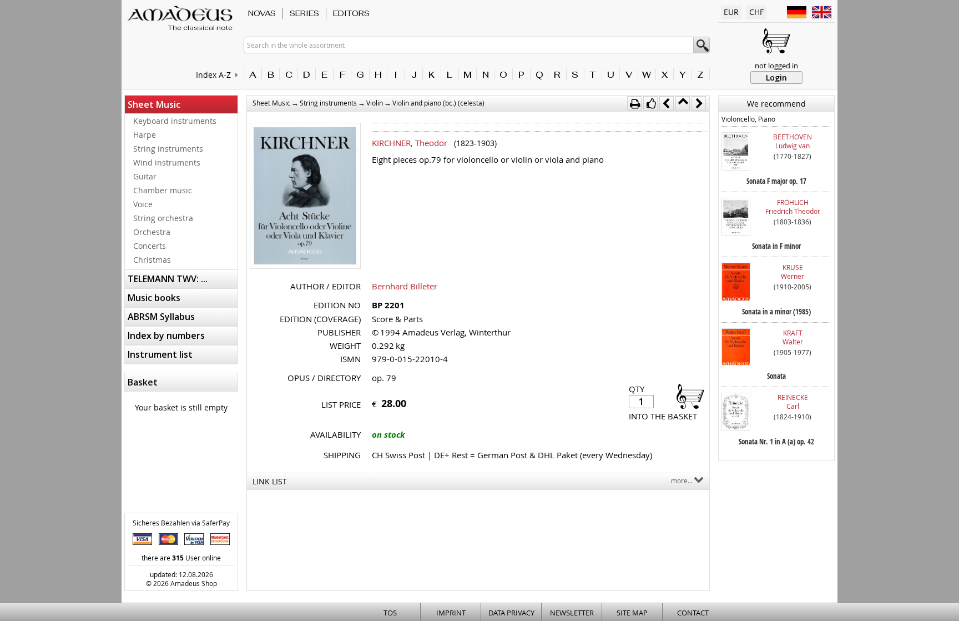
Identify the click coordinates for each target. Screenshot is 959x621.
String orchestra (163, 218)
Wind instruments (166, 162)
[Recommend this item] (650, 103)
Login (776, 77)
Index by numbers (166, 335)
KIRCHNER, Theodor (409, 142)
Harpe (144, 134)
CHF (756, 12)
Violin (374, 102)
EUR (731, 12)
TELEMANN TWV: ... (168, 279)
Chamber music (162, 190)
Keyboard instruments (174, 121)
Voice (143, 204)
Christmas (152, 259)
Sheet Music (154, 104)
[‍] (687, 395)
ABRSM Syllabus (161, 316)
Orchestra (151, 232)
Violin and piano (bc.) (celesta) (438, 102)
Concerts (149, 246)
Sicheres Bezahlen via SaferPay (181, 522)
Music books (154, 298)
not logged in (776, 66)
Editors (351, 13)
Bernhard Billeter (404, 286)
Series (304, 13)
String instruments (168, 148)
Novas (262, 13)
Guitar (145, 176)
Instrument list (160, 354)
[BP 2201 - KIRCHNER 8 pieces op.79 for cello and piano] (305, 197)
